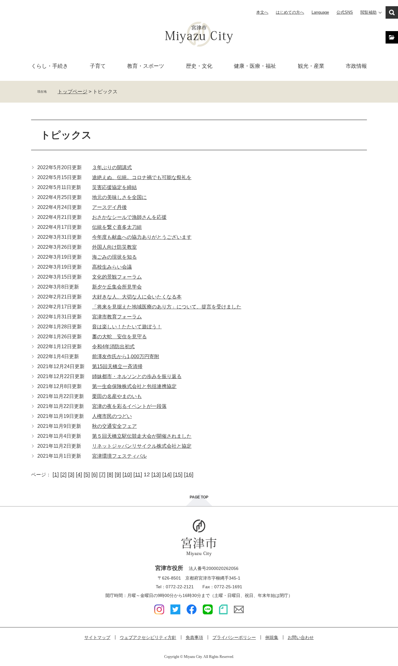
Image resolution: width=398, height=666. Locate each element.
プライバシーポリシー (234, 637)
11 (138, 474)
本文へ (262, 12)
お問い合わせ (301, 637)
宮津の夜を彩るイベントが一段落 (129, 406)
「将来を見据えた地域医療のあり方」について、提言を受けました (166, 306)
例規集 (271, 637)
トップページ (72, 91)
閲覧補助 (368, 12)
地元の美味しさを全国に (119, 197)
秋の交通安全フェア (114, 426)
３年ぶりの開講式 (112, 167)
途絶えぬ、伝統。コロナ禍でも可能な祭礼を (142, 177)
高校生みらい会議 (112, 267)
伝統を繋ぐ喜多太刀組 (117, 227)
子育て (98, 66)
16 (189, 474)
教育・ (145, 66)
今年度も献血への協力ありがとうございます (142, 237)
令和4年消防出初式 (113, 346)
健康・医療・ (255, 66)
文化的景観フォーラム (117, 277)
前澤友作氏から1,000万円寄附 (125, 356)
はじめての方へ (290, 12)
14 (167, 474)
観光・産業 (311, 66)
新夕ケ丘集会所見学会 (117, 286)
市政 (356, 66)
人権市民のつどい (112, 416)
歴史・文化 (199, 66)
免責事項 (194, 637)
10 (127, 474)
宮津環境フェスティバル (119, 456)
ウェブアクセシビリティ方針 (148, 637)
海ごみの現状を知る (114, 257)
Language (320, 12)
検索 (392, 12)
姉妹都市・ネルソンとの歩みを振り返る (137, 376)
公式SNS (344, 12)
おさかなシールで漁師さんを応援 (129, 217)
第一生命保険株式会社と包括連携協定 (134, 386)
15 (178, 474)
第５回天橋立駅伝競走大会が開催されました (142, 436)
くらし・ (49, 66)
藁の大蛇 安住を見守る (119, 336)
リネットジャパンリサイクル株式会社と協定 (142, 446)
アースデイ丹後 (109, 207)
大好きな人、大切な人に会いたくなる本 (137, 296)
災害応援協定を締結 (114, 187)
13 (156, 474)
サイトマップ (97, 637)
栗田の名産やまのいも (117, 396)
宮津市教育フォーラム (117, 316)
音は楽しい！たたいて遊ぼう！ (127, 326)
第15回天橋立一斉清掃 (117, 366)
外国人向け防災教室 (114, 247)
